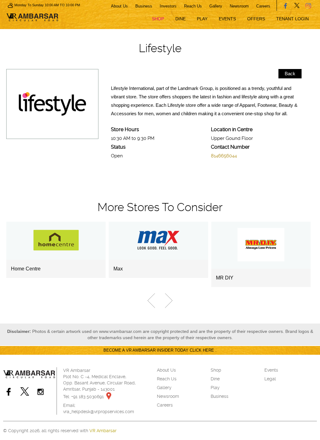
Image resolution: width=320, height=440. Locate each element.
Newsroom (239, 6)
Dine (180, 18)
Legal (270, 378)
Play (202, 18)
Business (143, 6)
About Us (119, 6)
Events (227, 18)
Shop (158, 18)
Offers (256, 18)
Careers (263, 6)
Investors (168, 6)
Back (290, 73)
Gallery (215, 6)
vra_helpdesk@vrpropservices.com (98, 411)
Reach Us (193, 6)
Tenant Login (292, 18)
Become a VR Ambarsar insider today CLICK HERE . (160, 350)
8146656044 (224, 156)
